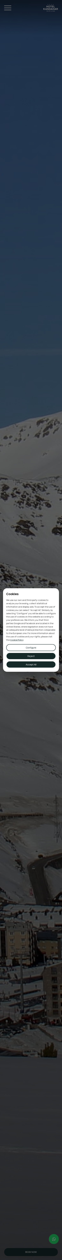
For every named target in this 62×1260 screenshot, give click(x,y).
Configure (31, 647)
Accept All (31, 664)
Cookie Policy (16, 639)
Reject (31, 656)
